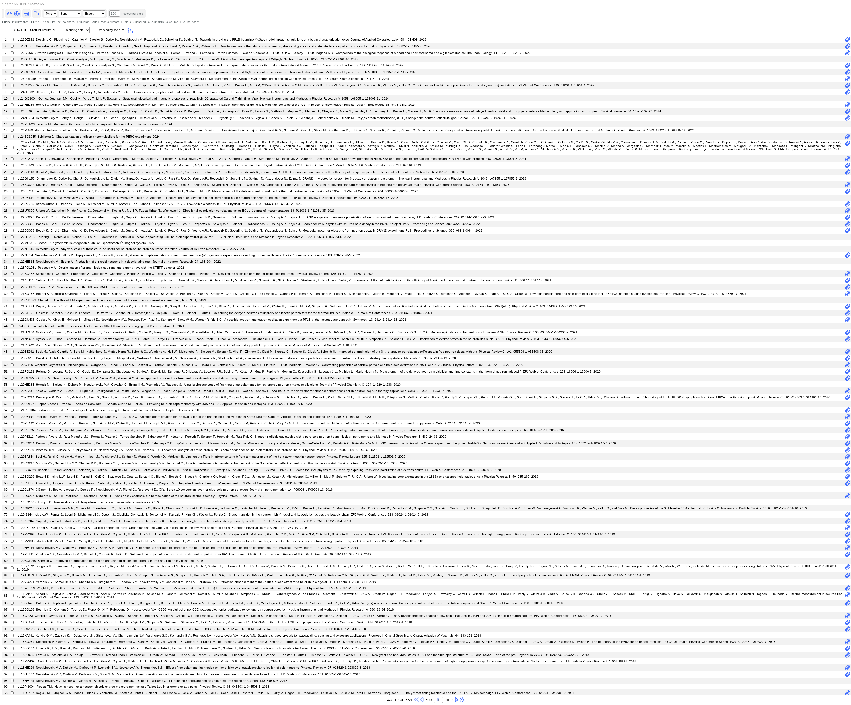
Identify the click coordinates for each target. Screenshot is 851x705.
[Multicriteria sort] (130, 30)
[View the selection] (9, 13)
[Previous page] (422, 699)
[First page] (416, 699)
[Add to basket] (26, 13)
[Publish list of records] (16, 13)
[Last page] (462, 699)
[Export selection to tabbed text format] (36, 13)
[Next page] (456, 699)
